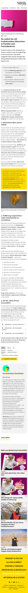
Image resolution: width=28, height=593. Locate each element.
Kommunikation (5, 355)
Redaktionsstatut (12, 587)
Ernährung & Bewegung (14, 570)
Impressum (20, 585)
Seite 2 (8, 347)
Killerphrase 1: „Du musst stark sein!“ (14, 324)
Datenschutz (12, 585)
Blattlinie (4, 587)
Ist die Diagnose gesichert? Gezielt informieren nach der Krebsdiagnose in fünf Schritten (13, 185)
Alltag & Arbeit (14, 562)
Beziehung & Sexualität (12, 352)
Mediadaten (21, 587)
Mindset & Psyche (14, 558)
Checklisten (13, 8)
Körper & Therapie (14, 566)
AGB (10, 589)
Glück (18, 8)
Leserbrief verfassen (10, 359)
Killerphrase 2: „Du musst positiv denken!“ (12, 328)
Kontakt (6, 585)
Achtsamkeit (24, 8)
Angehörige (11, 355)
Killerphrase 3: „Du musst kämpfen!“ (14, 333)
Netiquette (15, 589)
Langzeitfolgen (5, 8)
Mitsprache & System (14, 577)
